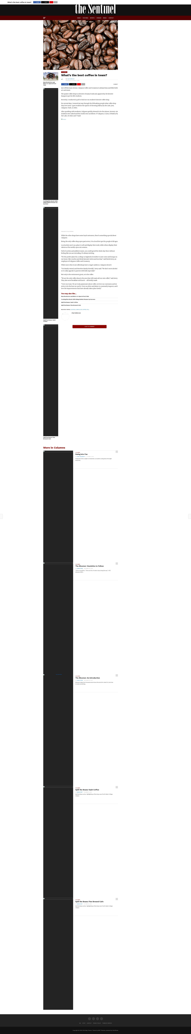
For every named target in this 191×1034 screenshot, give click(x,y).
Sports (92, 17)
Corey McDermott (81, 456)
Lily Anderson (70, 78)
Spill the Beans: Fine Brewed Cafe (49, 438)
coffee (84, 309)
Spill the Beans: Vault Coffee (49, 320)
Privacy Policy (97, 1023)
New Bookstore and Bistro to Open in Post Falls (49, 84)
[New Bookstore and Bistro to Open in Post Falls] (50, 80)
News (79, 17)
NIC (80, 1023)
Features (85, 17)
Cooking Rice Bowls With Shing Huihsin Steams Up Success (50, 202)
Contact (111, 17)
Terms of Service (107, 1023)
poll (88, 309)
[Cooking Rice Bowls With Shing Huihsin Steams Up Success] (50, 89)
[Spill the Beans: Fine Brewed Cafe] (50, 325)
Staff (83, 1023)
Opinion (99, 17)
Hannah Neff (80, 792)
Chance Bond (80, 568)
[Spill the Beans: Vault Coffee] (50, 208)
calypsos (73, 309)
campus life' (79, 309)
